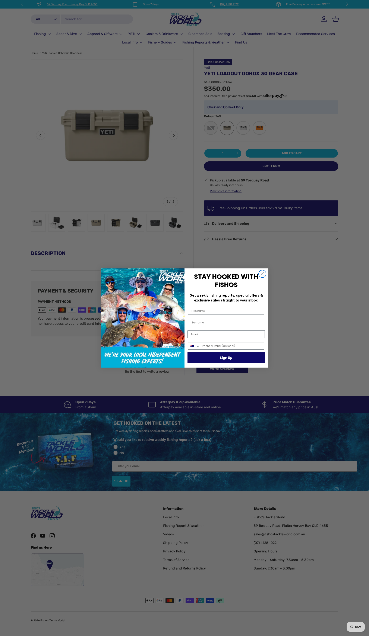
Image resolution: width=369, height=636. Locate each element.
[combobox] (194, 345)
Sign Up (226, 357)
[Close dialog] (262, 274)
